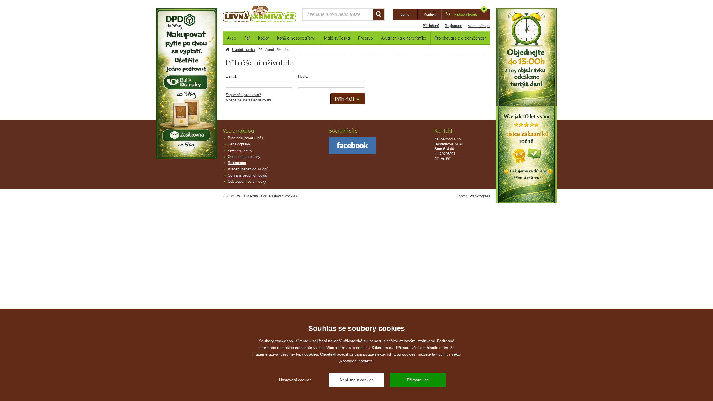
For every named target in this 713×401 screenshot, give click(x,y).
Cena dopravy (239, 144)
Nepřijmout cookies (356, 380)
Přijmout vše (418, 380)
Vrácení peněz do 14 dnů (248, 169)
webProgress (480, 196)
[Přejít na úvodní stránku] (259, 15)
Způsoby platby (240, 150)
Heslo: (303, 76)
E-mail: (231, 76)
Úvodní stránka (243, 50)
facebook (352, 145)
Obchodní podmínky (244, 157)
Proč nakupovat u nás (245, 138)
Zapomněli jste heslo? (243, 95)
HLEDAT (378, 14)
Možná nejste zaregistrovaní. (249, 100)
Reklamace (237, 163)
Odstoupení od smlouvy (247, 181)
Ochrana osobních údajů (247, 175)
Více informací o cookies (348, 347)
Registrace (453, 26)
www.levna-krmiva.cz (251, 196)
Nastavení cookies (283, 196)
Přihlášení (431, 26)
